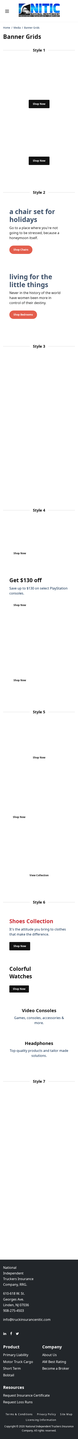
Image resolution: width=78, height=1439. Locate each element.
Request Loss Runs (18, 1402)
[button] (39, 104)
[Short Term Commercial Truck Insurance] (39, 11)
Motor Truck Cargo (18, 1361)
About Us (49, 1355)
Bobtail (8, 1375)
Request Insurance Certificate (26, 1395)
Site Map (66, 1414)
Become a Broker (55, 1368)
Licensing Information (41, 1420)
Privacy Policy (46, 1414)
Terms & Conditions (19, 1414)
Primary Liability (15, 1355)
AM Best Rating (54, 1361)
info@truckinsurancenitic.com (27, 1319)
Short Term (12, 1368)
